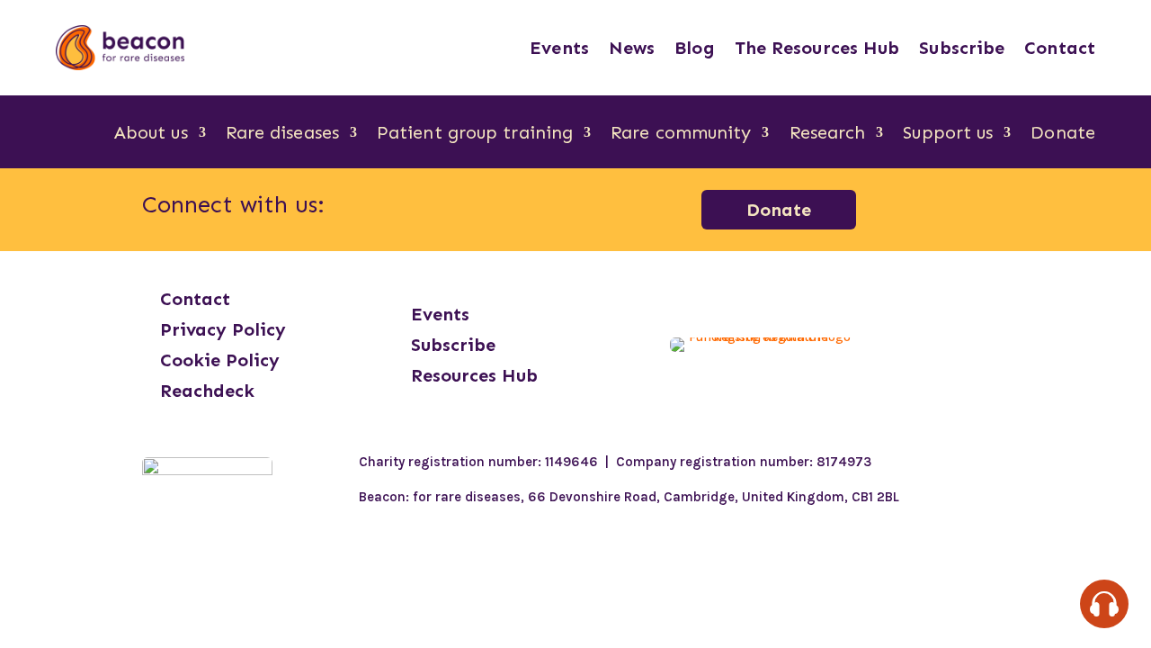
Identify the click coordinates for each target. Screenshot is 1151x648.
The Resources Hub (817, 47)
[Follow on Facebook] (400, 206)
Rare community (681, 134)
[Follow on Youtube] (587, 206)
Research (828, 134)
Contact (1059, 47)
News (632, 47)
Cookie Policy (220, 360)
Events (559, 47)
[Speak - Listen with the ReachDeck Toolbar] (1104, 604)
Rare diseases (282, 134)
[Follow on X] (540, 206)
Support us (948, 134)
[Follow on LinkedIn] (493, 206)
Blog (694, 47)
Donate (1063, 134)
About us (151, 134)
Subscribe (961, 47)
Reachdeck (207, 390)
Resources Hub (474, 375)
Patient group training (475, 134)
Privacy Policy (223, 329)
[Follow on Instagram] (447, 206)
